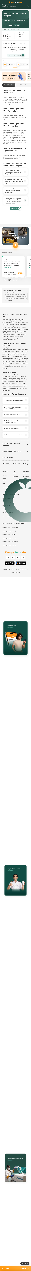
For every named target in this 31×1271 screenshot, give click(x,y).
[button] (28, 6)
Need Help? (25, 1263)
